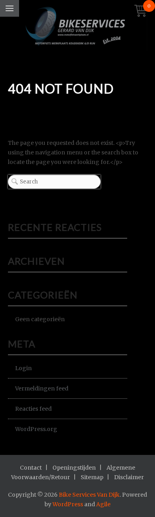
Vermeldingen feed (41, 388)
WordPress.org (36, 429)
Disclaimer (129, 477)
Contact (31, 467)
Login (23, 368)
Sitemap (92, 477)
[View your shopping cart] (140, 11)
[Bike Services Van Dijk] (77, 27)
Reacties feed (33, 408)
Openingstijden (74, 467)
